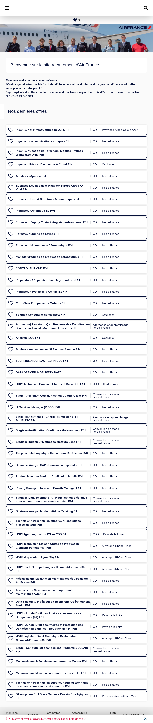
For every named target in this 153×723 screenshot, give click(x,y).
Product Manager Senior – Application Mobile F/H (49, 476)
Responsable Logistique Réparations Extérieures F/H (52, 453)
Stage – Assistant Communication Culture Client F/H (51, 395)
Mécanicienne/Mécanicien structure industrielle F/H (51, 673)
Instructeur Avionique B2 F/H (35, 210)
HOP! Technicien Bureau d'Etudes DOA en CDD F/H (50, 384)
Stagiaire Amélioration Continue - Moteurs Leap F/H (51, 430)
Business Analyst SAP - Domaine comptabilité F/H (49, 465)
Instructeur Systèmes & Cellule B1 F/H (41, 291)
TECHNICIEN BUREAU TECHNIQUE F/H (42, 360)
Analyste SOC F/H (28, 337)
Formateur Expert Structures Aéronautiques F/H (48, 199)
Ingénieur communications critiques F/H (43, 141)
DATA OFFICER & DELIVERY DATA (38, 372)
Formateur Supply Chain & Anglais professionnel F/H (52, 222)
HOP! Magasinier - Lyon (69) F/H (37, 557)
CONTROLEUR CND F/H (32, 268)
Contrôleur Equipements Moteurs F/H (41, 303)
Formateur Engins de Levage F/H (38, 233)
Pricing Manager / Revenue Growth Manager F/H (48, 488)
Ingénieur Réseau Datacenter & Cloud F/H (44, 164)
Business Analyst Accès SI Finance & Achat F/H (48, 349)
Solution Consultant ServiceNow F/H (40, 314)
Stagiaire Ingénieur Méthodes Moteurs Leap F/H (48, 441)
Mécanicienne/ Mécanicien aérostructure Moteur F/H (51, 661)
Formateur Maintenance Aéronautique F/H (44, 245)
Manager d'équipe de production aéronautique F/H (50, 256)
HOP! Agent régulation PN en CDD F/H (41, 534)
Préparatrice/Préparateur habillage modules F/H (48, 280)
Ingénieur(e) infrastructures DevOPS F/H (43, 129)
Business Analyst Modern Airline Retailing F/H (47, 511)
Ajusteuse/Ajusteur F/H (31, 176)
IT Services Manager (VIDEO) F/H (38, 407)
